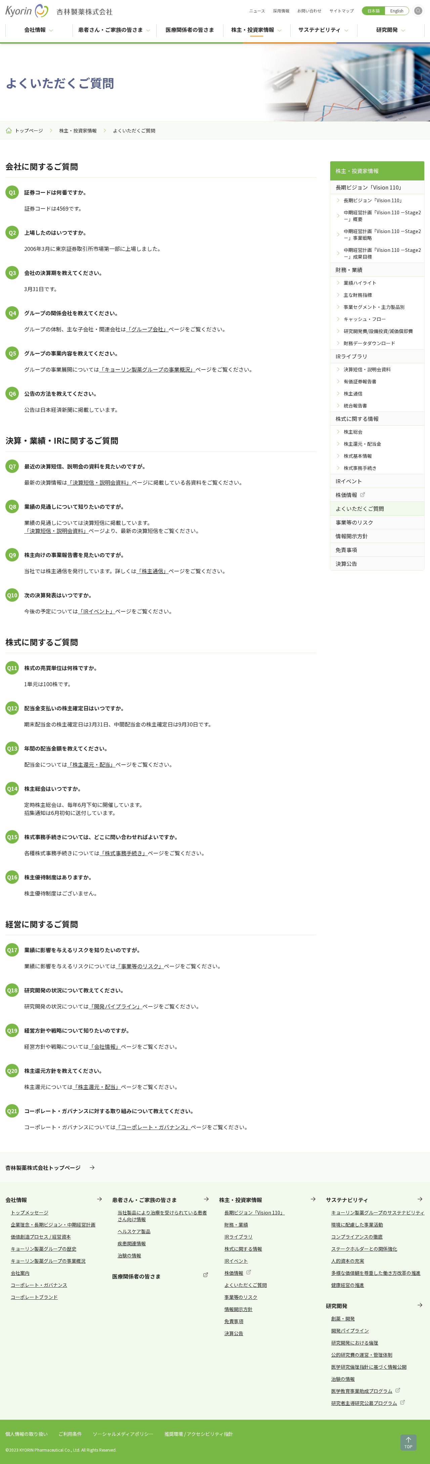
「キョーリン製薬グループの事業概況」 (147, 369)
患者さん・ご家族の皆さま (110, 29)
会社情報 (35, 29)
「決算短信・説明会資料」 (99, 482)
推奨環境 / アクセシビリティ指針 (198, 1433)
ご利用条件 (70, 1433)
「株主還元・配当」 (91, 764)
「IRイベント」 (96, 611)
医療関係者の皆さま (194, 29)
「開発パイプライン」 (115, 1006)
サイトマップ (342, 10)
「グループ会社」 (147, 329)
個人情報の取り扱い (26, 1433)
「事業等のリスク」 (140, 966)
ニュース (257, 10)
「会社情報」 (105, 1046)
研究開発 (387, 29)
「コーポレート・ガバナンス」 (153, 1127)
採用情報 (281, 10)
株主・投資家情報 (252, 29)
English (396, 10)
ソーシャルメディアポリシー (123, 1433)
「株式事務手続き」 (123, 853)
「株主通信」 (152, 571)
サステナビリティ (319, 29)
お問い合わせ (309, 10)
